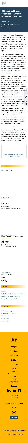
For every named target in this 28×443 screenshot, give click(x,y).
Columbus (3, 278)
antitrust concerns (16, 134)
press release (10, 66)
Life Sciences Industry (7, 316)
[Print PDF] (26, 101)
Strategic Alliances (14, 382)
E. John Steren (5, 197)
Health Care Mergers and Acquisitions (10, 296)
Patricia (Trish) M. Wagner (8, 235)
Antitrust (3, 202)
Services (14, 351)
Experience (14, 371)
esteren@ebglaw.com (6, 206)
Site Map (4, 434)
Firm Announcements (14, 374)
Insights (14, 359)
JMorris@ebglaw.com (6, 281)
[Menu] (26, 3)
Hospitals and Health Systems (8, 313)
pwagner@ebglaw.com (6, 244)
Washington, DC (5, 203)
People (14, 346)
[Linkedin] (9, 392)
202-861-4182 (4, 242)
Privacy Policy (15, 434)
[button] (26, 90)
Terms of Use (21, 434)
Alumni (14, 379)
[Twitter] (16, 397)
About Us (14, 364)
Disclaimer (9, 434)
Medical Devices (5, 318)
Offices (14, 376)
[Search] (22, 2)
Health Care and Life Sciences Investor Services (13, 294)
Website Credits (14, 435)
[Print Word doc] (26, 104)
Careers (14, 368)
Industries (14, 355)
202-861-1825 (4, 205)
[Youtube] (14, 392)
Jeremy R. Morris (6, 272)
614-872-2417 (4, 280)
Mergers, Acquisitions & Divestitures (10, 299)
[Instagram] (11, 397)
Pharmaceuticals (5, 321)
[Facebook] (19, 392)
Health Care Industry (6, 311)
